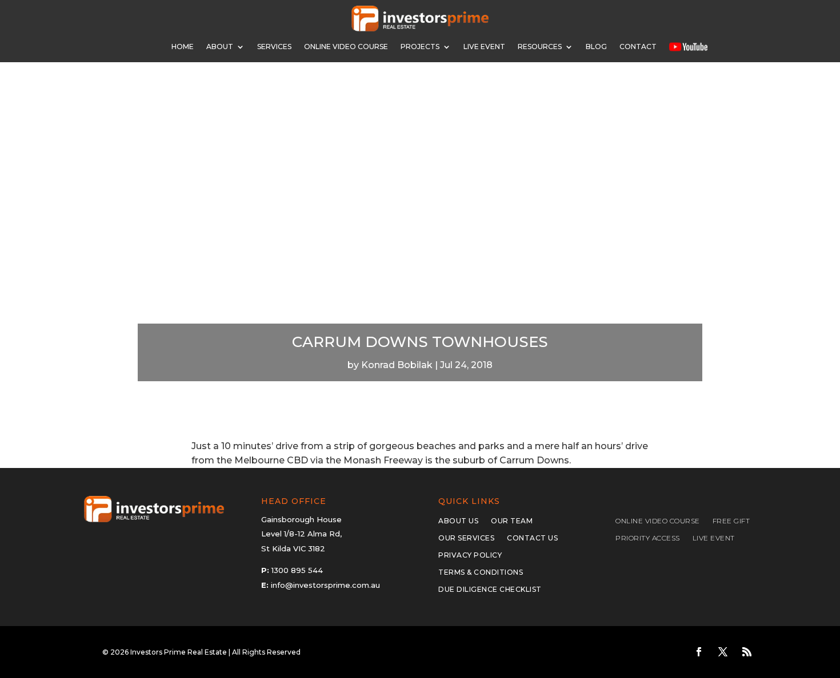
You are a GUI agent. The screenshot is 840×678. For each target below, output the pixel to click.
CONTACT (638, 46)
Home (182, 46)
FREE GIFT (731, 521)
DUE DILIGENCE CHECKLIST (490, 590)
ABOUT (219, 46)
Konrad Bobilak (397, 365)
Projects (420, 46)
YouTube (688, 46)
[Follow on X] (723, 652)
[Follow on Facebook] (699, 652)
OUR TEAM (512, 521)
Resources (540, 46)
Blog (596, 46)
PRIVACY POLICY (470, 555)
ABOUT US (458, 521)
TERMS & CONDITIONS (480, 572)
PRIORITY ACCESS (647, 538)
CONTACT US (532, 538)
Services (274, 46)
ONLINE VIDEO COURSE (346, 46)
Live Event (484, 46)
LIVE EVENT (714, 538)
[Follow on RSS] (747, 652)
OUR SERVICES (466, 538)
